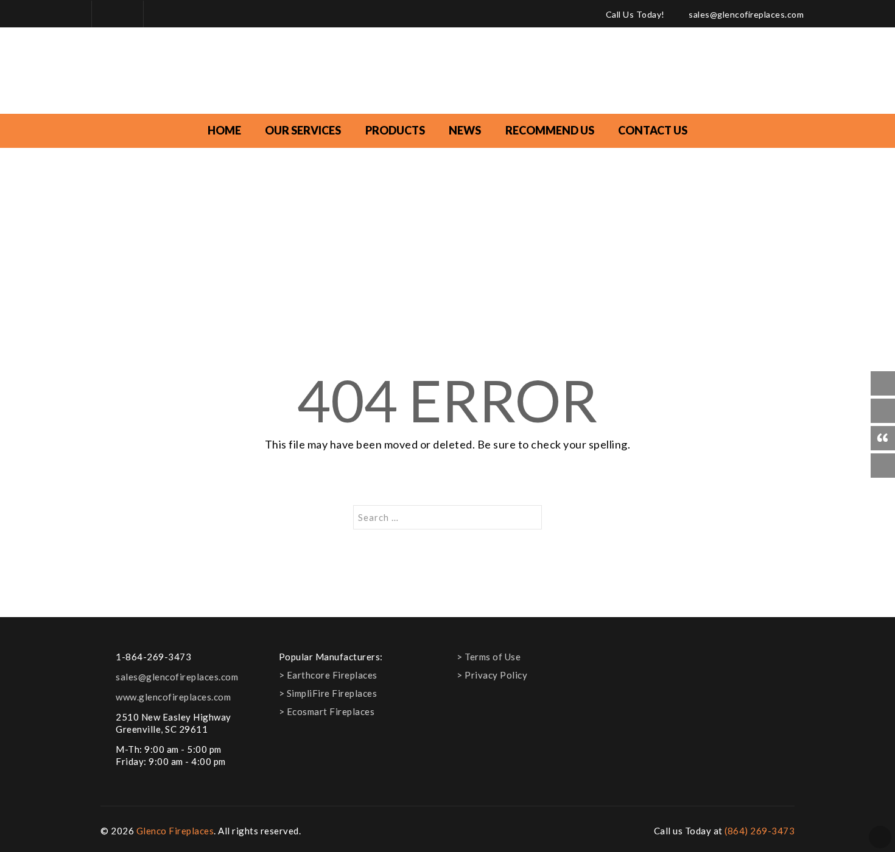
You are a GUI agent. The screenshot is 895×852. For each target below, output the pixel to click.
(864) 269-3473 (760, 830)
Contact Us (652, 130)
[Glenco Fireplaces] (448, 72)
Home (224, 130)
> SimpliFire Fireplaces (328, 693)
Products (395, 130)
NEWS (465, 130)
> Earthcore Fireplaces (328, 674)
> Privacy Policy (492, 674)
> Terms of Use (489, 656)
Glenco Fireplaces (175, 830)
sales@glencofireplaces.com (746, 14)
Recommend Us (549, 130)
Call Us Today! (635, 14)
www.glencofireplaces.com (173, 696)
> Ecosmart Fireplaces (327, 711)
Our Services (303, 130)
